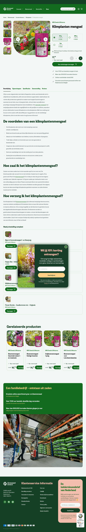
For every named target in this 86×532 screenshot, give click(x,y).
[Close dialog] (66, 247)
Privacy (46, 283)
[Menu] (83, 514)
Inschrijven (51, 275)
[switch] (80, 526)
